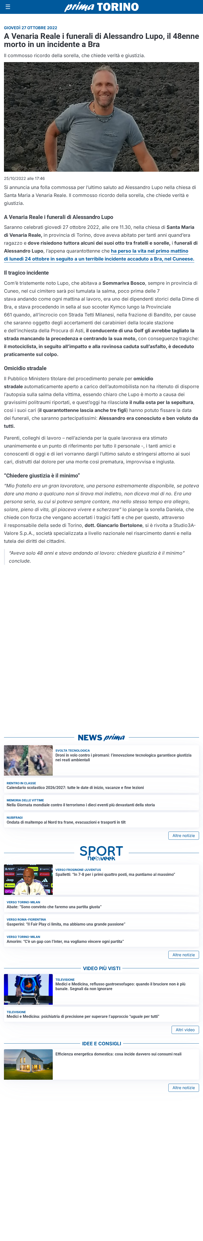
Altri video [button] (185, 1029)
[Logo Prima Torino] (101, 7)
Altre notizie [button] (184, 835)
